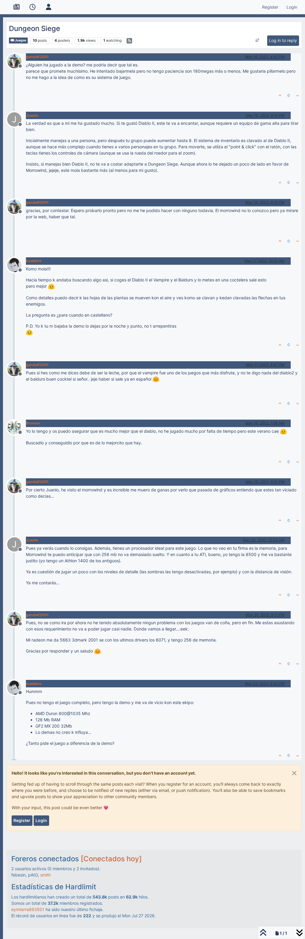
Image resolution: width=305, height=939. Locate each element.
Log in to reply (283, 40)
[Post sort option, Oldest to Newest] (257, 40)
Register (21, 820)
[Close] (294, 773)
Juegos (20, 40)
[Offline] (16, 60)
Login (41, 820)
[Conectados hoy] (111, 858)
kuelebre (33, 261)
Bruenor (33, 423)
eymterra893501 (27, 909)
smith (45, 874)
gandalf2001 (37, 56)
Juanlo (32, 115)
